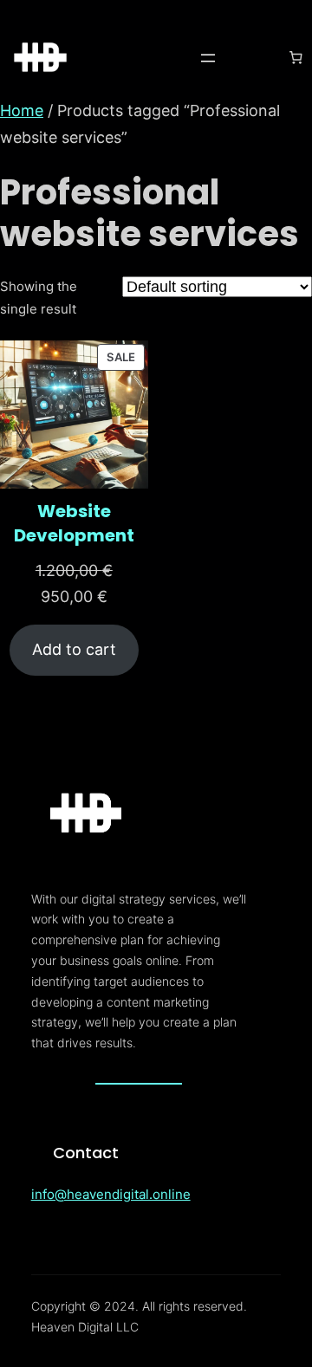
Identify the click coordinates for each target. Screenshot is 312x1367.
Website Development (74, 523)
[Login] (252, 57)
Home (21, 110)
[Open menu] (208, 58)
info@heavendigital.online (111, 1194)
